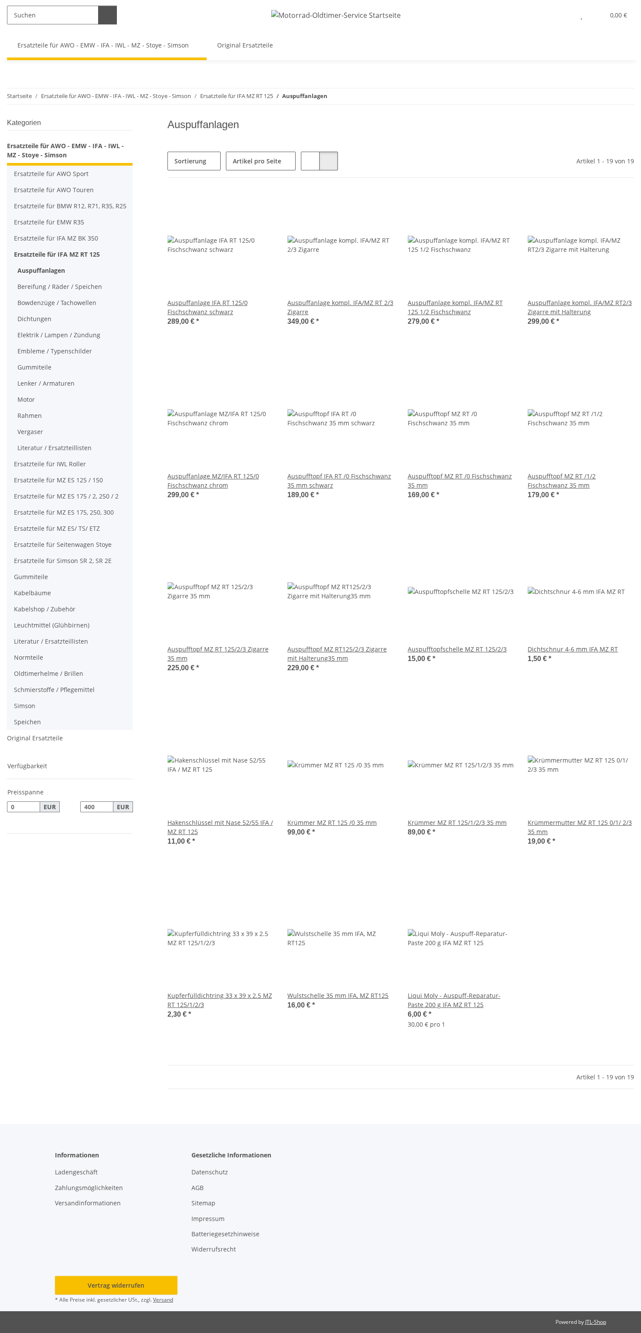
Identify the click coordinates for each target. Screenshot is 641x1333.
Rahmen (29, 415)
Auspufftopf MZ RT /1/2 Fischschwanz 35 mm (562, 480)
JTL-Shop (595, 1322)
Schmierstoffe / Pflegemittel (54, 689)
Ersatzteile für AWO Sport (51, 174)
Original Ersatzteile (35, 738)
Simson (24, 706)
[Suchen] (107, 15)
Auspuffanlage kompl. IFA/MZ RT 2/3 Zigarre (340, 307)
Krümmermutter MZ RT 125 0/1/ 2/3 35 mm (580, 827)
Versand (163, 1299)
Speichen (27, 722)
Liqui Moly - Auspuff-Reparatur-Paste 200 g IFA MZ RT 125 (454, 1000)
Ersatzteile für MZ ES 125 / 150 (58, 480)
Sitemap (203, 1203)
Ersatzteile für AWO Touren (54, 190)
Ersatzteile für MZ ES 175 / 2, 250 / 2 (66, 496)
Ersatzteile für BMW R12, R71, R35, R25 (70, 206)
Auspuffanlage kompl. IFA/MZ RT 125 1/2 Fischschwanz (455, 307)
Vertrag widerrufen (116, 1285)
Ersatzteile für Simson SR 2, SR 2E (63, 560)
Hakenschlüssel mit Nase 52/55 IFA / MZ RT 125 (220, 827)
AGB (197, 1188)
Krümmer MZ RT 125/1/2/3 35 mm (457, 822)
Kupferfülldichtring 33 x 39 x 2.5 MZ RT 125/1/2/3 (219, 1000)
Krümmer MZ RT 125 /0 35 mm (332, 822)
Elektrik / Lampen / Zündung (58, 335)
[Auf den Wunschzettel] (258, 206)
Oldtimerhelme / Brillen (48, 673)
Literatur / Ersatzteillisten (54, 448)
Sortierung (190, 161)
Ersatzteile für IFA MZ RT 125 (57, 254)
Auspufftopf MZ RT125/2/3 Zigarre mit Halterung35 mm (337, 653)
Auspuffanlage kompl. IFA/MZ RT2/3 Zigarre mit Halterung (580, 307)
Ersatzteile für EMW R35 (49, 222)
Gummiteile (34, 367)
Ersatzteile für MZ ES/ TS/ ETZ (57, 528)
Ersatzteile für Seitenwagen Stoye (63, 544)
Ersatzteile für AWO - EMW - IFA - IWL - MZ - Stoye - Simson (65, 150)
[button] (564, 15)
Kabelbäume (32, 593)
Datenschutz (209, 1172)
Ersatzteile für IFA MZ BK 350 (56, 238)
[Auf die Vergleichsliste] (235, 206)
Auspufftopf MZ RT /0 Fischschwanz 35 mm (460, 480)
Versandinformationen (88, 1203)
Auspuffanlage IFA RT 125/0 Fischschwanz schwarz (207, 307)
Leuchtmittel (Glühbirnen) (51, 625)
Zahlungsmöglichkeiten (89, 1188)
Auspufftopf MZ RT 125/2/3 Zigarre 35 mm (218, 653)
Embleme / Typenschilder (54, 351)
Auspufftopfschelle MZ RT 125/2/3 (457, 649)
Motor (26, 399)
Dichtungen (34, 319)
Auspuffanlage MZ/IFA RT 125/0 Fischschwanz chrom (213, 480)
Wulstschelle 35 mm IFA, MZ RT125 (338, 995)
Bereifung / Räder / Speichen (59, 286)
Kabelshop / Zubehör (44, 609)
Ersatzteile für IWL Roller (50, 464)
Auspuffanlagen (41, 270)
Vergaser (30, 431)
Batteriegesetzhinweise (225, 1234)
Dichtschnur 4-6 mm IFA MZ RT (573, 649)
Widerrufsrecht (213, 1249)
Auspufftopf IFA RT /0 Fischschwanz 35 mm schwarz (339, 480)
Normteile (28, 657)
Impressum (208, 1218)
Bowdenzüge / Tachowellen (56, 302)
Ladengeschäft (76, 1172)
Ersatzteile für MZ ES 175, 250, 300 (64, 512)
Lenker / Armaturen (46, 383)
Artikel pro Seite (257, 161)
